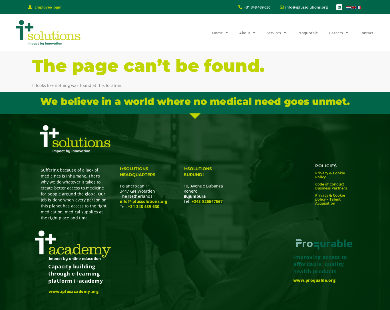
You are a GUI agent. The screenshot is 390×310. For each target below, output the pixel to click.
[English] (354, 7)
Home (217, 32)
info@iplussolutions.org (143, 201)
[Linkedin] (339, 7)
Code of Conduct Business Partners (331, 186)
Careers (336, 32)
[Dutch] (348, 7)
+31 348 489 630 (143, 206)
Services (274, 32)
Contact (366, 32)
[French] (359, 7)
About (244, 32)
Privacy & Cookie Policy (330, 175)
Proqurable (307, 32)
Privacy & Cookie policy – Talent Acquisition (330, 199)
